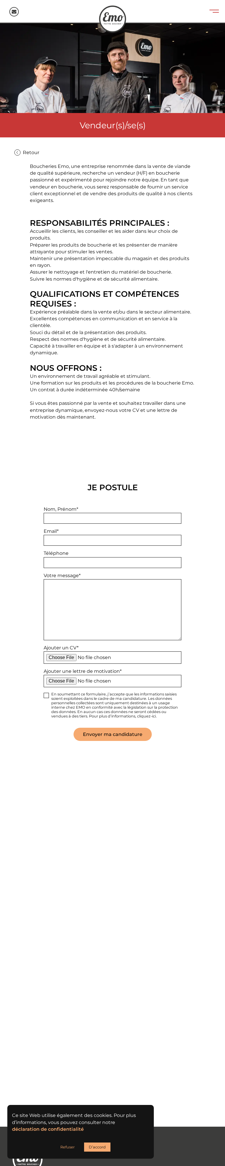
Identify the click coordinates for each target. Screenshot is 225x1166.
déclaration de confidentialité (48, 1129)
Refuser (67, 1147)
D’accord (97, 1147)
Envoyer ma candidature (112, 734)
